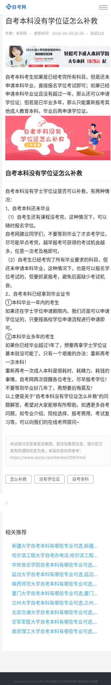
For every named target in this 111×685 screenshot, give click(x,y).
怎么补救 (18, 478)
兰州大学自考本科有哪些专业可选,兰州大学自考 (56, 603)
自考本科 (80, 478)
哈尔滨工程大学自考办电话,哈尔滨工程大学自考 (56, 555)
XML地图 (93, 681)
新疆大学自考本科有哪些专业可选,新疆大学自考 (56, 546)
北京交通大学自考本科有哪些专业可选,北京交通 (56, 612)
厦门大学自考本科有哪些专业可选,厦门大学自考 (56, 593)
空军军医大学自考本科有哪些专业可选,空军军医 (56, 622)
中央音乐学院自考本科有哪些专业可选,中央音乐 (56, 565)
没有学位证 (49, 478)
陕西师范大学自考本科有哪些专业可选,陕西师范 (56, 584)
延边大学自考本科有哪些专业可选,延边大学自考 (56, 574)
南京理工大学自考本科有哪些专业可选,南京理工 (56, 631)
